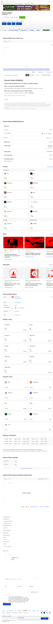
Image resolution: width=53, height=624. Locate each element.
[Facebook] (41, 612)
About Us (3, 610)
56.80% (32, 3)
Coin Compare (15, 17)
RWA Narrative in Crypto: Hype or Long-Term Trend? (12, 284)
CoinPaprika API (14, 75)
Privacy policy (14, 612)
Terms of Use (25, 612)
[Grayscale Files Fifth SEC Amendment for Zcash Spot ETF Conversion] (13, 242)
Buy (8, 23)
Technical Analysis (47, 75)
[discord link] (49, 612)
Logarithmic (32, 75)
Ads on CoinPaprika (10, 610)
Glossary (3, 612)
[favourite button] (3, 17)
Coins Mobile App (18, 302)
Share (8, 17)
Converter (33, 610)
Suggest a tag (17, 314)
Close (44, 618)
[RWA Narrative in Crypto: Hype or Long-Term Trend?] (13, 273)
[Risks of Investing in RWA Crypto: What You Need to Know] (34, 273)
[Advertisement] (28, 117)
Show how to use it (18, 298)
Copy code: (5, 602)
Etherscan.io (49, 137)
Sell (13, 23)
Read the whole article (8, 259)
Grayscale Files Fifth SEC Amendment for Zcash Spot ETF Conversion (12, 256)
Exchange (18, 23)
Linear (27, 75)
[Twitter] (44, 612)
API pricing (19, 610)
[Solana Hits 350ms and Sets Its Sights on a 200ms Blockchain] (34, 242)
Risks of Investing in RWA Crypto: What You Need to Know (33, 284)
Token (51, 129)
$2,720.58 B (7, 3)
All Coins (46, 610)
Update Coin (22, 17)
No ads (38, 610)
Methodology (8, 612)
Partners (42, 610)
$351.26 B (20, 3)
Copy (50, 133)
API (15, 610)
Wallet (4, 23)
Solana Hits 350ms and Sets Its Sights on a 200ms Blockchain (33, 254)
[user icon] (49, 2)
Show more (6, 99)
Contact (29, 610)
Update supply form (8, 161)
